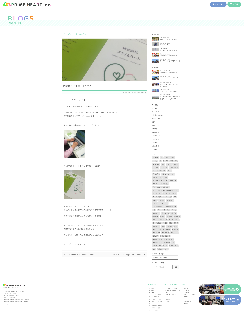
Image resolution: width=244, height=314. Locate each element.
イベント (155, 168)
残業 (170, 223)
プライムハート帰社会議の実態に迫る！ (165, 190)
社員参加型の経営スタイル (172, 290)
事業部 (154, 200)
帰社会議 (174, 213)
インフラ (167, 301)
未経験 (165, 223)
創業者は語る (156, 119)
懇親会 (162, 216)
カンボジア (163, 168)
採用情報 (155, 129)
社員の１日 (165, 233)
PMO (171, 161)
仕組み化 (162, 200)
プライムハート (157, 108)
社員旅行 (155, 236)
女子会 (174, 210)
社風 (173, 243)
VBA (162, 164)
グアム (169, 171)
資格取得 (160, 249)
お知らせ (169, 164)
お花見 (176, 164)
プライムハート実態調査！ (161, 187)
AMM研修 (155, 158)
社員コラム (174, 233)
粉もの (165, 246)
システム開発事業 (154, 297)
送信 (176, 267)
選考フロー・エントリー (190, 294)
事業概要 (151, 292)
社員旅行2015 (169, 239)
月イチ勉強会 (156, 223)
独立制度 (167, 299)
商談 (168, 210)
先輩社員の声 (187, 301)
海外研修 (169, 226)
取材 (163, 210)
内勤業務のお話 (171, 207)
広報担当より (156, 125)
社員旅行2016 (157, 243)
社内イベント (156, 136)
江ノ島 (176, 223)
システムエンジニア (170, 294)
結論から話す (173, 246)
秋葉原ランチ (156, 246)
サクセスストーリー (168, 174)
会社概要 (151, 288)
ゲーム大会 (156, 174)
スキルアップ (156, 177)
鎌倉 (166, 249)
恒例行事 (155, 216)
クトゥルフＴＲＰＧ (158, 171)
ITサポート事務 (169, 158)
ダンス (165, 177)
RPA (176, 161)
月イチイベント (174, 220)
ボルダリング (156, 194)
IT (161, 158)
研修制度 (186, 303)
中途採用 (187, 292)
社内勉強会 (155, 139)
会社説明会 (155, 112)
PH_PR (165, 161)
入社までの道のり (157, 115)
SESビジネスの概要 (154, 308)
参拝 (153, 122)
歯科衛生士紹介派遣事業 (155, 305)
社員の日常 (82, 34)
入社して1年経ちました (160, 203)
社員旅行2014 (157, 239)
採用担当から (156, 132)
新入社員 (177, 216)
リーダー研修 (167, 197)
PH (160, 161)
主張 (175, 197)
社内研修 (155, 143)
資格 (153, 249)
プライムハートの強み (171, 288)
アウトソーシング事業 (155, 294)
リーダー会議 (156, 197)
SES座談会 (155, 164)
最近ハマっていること (159, 220)
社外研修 (155, 149)
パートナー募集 (153, 310)
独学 (175, 226)
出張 (153, 210)
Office (155, 161)
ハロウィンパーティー (159, 181)
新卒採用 (187, 290)
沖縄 (163, 226)
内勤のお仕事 (91, 112)
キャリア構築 (173, 168)
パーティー (172, 181)
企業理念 (151, 290)
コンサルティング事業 (155, 299)
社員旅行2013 (165, 236)
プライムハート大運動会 (160, 184)
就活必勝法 (165, 213)
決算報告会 (156, 226)
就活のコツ (156, 213)
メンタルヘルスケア (169, 194)
